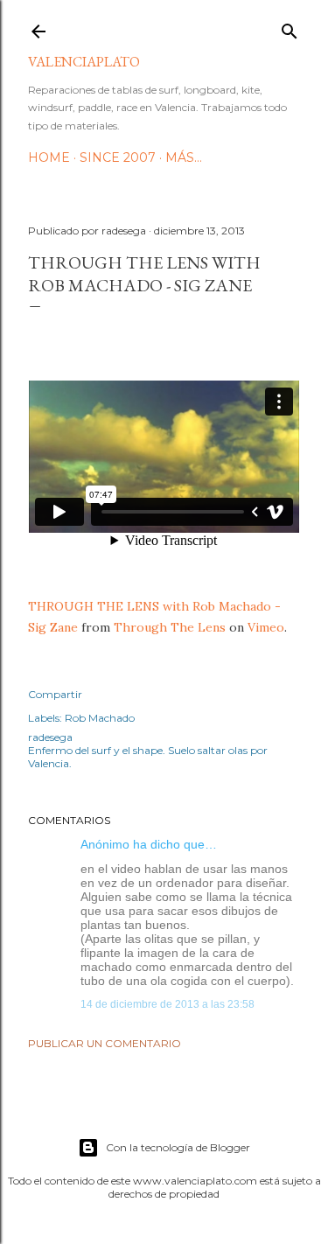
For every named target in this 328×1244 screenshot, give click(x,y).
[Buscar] (289, 27)
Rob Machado (100, 717)
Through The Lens (170, 627)
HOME (49, 157)
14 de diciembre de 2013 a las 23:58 (167, 1004)
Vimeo (266, 627)
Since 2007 (118, 157)
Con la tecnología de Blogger (178, 1147)
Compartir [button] (55, 694)
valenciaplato (84, 61)
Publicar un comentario (104, 1043)
